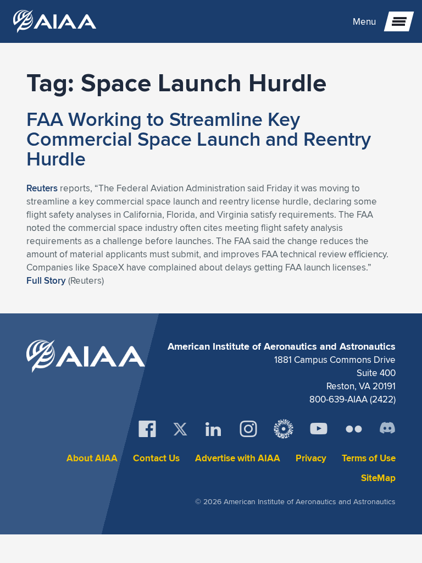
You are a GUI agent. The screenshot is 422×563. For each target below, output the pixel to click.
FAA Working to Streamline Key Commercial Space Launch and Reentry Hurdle (198, 138)
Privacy (311, 458)
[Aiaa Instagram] (248, 428)
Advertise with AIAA (237, 458)
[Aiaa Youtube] (318, 428)
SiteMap (378, 478)
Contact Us (156, 458)
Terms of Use (369, 458)
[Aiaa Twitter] (180, 429)
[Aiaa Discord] (387, 429)
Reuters (42, 188)
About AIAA (92, 458)
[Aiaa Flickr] (353, 428)
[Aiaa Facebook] (147, 428)
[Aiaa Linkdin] (213, 428)
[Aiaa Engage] (283, 428)
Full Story (46, 280)
